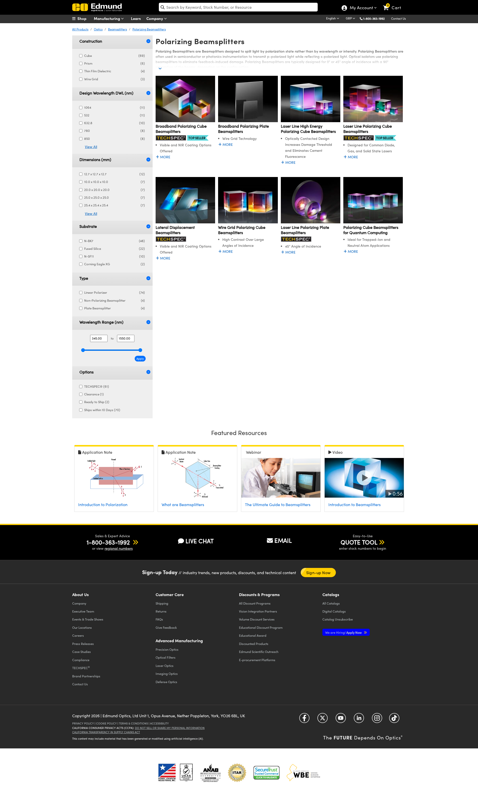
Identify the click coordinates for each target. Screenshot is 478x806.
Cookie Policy (106, 723)
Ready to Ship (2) (96, 402)
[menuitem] (84, 18)
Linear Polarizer (114, 292)
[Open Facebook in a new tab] (304, 719)
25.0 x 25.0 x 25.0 (114, 197)
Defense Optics (166, 682)
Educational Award (252, 635)
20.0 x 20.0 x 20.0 (114, 189)
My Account (361, 8)
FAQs (159, 619)
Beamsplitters (117, 29)
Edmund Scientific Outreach (258, 651)
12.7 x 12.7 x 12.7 (114, 174)
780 (114, 130)
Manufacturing (107, 18)
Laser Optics (165, 665)
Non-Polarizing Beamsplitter (114, 300)
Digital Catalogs (334, 611)
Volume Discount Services (257, 619)
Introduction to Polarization (102, 504)
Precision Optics (167, 649)
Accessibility (159, 723)
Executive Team (83, 611)
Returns (161, 611)
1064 (114, 107)
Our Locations (82, 627)
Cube (114, 55)
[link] (394, 3)
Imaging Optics (167, 673)
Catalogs (331, 603)
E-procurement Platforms (257, 660)
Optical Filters (166, 657)
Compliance (80, 660)
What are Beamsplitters (183, 504)
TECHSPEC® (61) (96, 386)
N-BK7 (114, 241)
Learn (136, 18)
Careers (78, 635)
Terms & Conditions (133, 723)
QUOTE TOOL (359, 542)
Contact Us (398, 18)
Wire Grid (114, 79)
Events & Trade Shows (87, 619)
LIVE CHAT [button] (199, 540)
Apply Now (343, 632)
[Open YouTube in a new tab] (340, 719)
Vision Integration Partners (258, 611)
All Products (80, 29)
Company (155, 18)
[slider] (83, 350)
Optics (98, 29)
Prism (114, 63)
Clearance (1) (94, 394)
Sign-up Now (318, 572)
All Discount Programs (255, 603)
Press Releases (83, 643)
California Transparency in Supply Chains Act (106, 732)
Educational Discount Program (261, 627)
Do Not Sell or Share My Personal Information (170, 728)
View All (91, 146)
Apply (140, 358)
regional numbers (119, 548)
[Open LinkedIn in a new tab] (358, 719)
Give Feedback (166, 627)
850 (114, 138)
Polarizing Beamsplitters (149, 29)
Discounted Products (253, 643)
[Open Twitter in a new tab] (322, 719)
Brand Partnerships (86, 676)
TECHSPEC (81, 667)
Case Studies (81, 651)
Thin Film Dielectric (114, 71)
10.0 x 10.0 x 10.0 (114, 181)
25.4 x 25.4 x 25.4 (114, 205)
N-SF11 (114, 256)
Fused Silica (114, 248)
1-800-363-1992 (374, 18)
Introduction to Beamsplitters (354, 504)
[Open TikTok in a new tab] (394, 719)
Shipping (162, 603)
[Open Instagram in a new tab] (377, 719)
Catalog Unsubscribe (337, 619)
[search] (238, 7)
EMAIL (283, 540)
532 (114, 115)
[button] (375, 18)
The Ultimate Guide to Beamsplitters (277, 504)
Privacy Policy (83, 723)
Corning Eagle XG (114, 264)
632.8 (114, 123)
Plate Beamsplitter (114, 308)
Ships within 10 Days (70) (102, 410)
